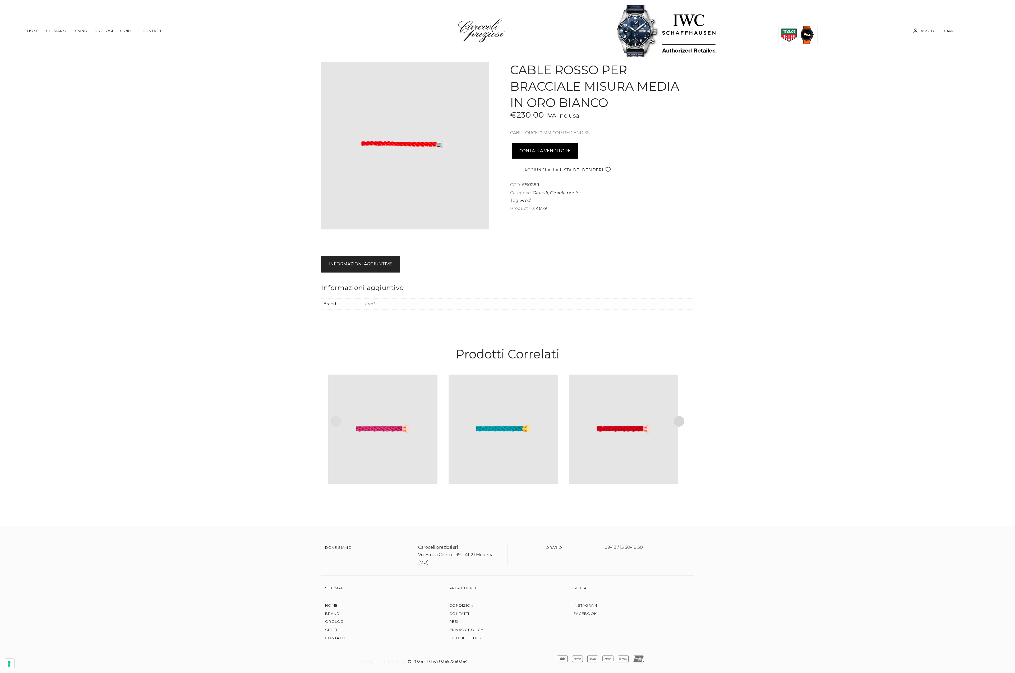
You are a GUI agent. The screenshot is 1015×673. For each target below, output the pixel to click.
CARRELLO (953, 31)
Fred (525, 200)
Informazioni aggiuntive (360, 263)
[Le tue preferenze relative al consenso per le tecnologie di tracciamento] (9, 664)
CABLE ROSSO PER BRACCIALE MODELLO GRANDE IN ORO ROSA (623, 420)
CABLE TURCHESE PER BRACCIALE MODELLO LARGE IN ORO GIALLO (503, 420)
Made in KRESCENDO (384, 661)
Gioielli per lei (565, 192)
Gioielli (540, 192)
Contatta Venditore (545, 150)
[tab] (361, 264)
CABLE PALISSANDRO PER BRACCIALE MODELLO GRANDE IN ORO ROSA (383, 420)
